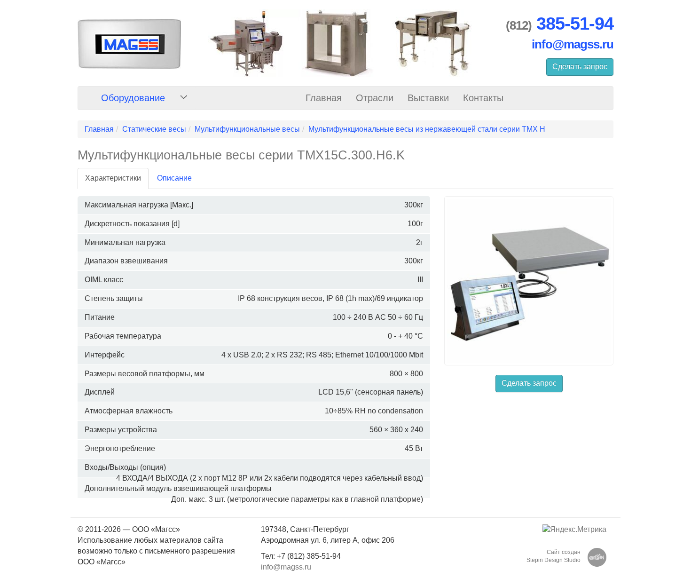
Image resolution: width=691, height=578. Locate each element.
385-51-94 (574, 23)
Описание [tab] (174, 178)
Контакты (483, 98)
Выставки (428, 98)
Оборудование (133, 98)
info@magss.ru (572, 44)
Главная (324, 98)
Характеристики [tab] (113, 178)
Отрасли (374, 98)
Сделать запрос (579, 67)
